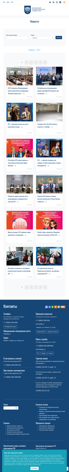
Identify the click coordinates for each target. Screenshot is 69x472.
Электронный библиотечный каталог (18, 434)
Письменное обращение (46, 428)
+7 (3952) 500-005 (43, 320)
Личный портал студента (14, 426)
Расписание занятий (13, 430)
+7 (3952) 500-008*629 (44, 346)
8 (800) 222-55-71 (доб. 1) (46, 367)
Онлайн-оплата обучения (15, 432)
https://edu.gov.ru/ (41, 448)
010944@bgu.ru (40, 349)
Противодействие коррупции (48, 415)
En (4, 2)
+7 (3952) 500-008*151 (12, 365)
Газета (51, 353)
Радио (44, 353)
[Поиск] (56, 2)
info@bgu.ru (7, 334)
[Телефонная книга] (60, 2)
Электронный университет (15, 428)
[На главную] (49, 2)
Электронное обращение (47, 426)
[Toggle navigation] (64, 2)
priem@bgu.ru (40, 324)
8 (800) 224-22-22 (42, 390)
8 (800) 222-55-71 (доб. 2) (46, 378)
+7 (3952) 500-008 (10, 322)
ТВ (38, 353)
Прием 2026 (41, 331)
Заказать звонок (53, 331)
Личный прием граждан (46, 430)
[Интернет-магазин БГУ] (53, 2)
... (48, 62)
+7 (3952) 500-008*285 (12, 377)
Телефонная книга (10, 326)
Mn (8, 2)
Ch (12, 2)
